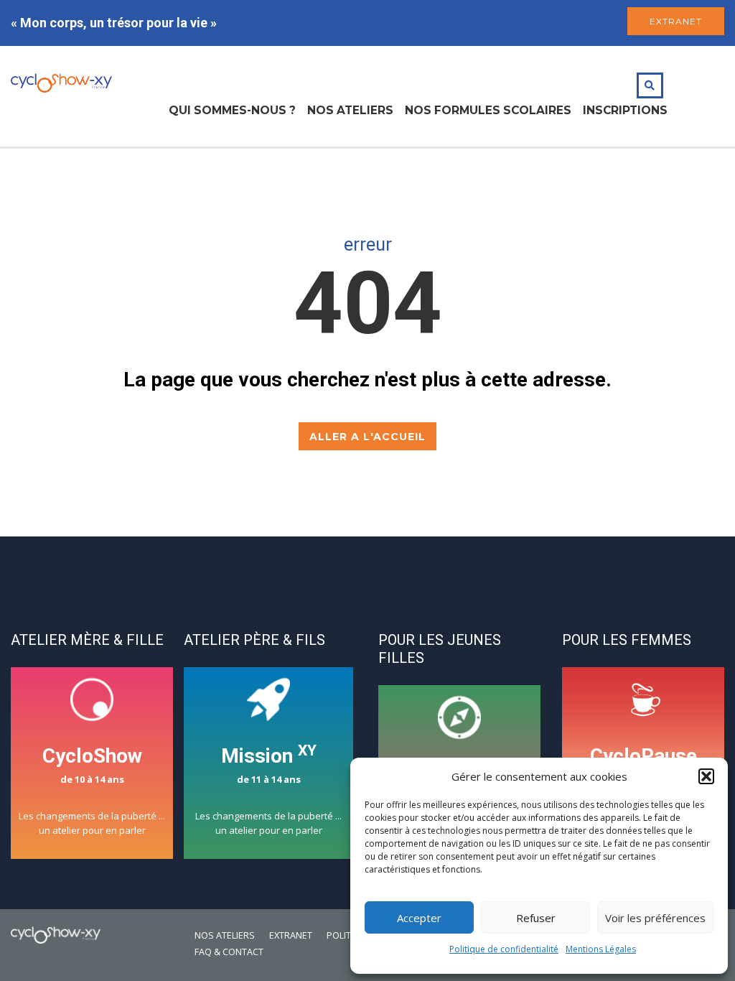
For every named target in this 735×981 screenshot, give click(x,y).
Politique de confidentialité (503, 949)
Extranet (290, 935)
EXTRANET (676, 21)
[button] (706, 776)
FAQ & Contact (229, 952)
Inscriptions (625, 110)
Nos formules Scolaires (488, 110)
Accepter (419, 918)
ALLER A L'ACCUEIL (367, 436)
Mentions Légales (601, 949)
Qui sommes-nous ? (232, 110)
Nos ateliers (350, 110)
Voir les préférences (655, 918)
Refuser (536, 918)
